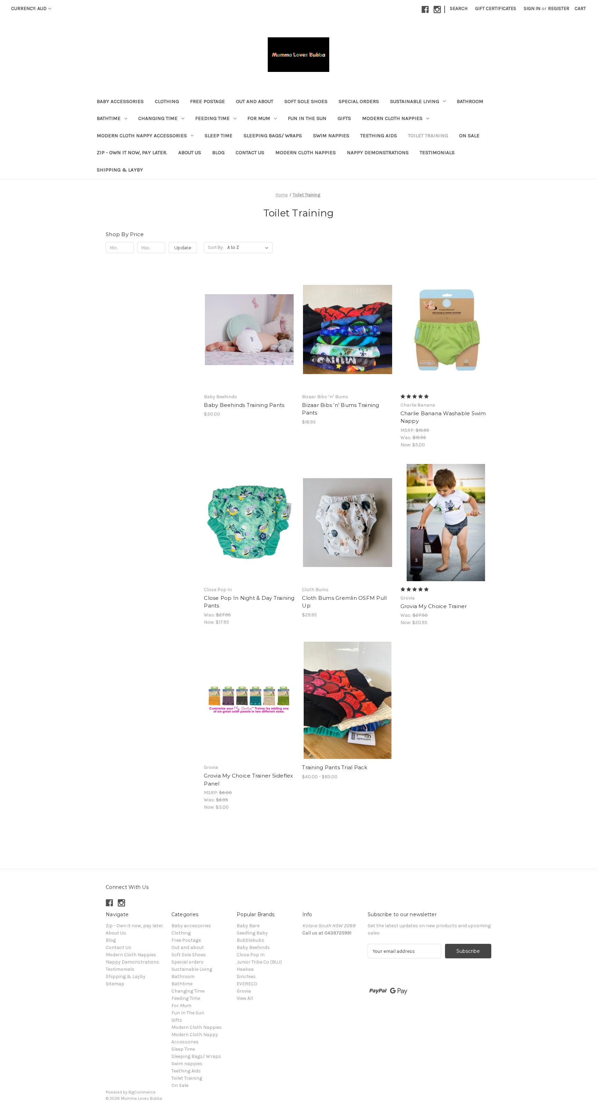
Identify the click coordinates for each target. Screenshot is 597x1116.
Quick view (243, 317)
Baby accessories (120, 101)
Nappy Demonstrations (378, 152)
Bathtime (109, 118)
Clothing (167, 101)
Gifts (344, 118)
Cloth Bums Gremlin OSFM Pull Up (344, 602)
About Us (189, 152)
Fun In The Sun (307, 118)
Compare (247, 330)
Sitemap (115, 984)
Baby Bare (248, 926)
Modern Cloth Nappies (392, 118)
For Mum (258, 118)
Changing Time (158, 118)
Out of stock (249, 535)
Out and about (254, 101)
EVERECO (247, 984)
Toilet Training (428, 135)
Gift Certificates (495, 8)
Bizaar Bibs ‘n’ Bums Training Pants (340, 409)
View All (245, 998)
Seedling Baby (252, 933)
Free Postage (207, 101)
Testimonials (437, 152)
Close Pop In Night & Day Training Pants (249, 602)
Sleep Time (219, 135)
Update (182, 247)
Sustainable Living (414, 101)
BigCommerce (142, 1092)
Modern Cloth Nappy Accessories (142, 135)
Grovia (244, 991)
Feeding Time (212, 118)
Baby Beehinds (253, 947)
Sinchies (246, 976)
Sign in (532, 8)
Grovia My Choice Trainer (433, 606)
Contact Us (250, 152)
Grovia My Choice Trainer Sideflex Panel (248, 779)
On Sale (469, 135)
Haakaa (245, 969)
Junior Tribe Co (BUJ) (259, 962)
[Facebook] (425, 9)
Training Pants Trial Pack (334, 767)
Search (458, 8)
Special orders (359, 101)
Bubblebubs (250, 940)
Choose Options (249, 342)
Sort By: (216, 247)
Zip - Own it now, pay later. (132, 152)
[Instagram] (437, 9)
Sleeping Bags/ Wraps (273, 135)
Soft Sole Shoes (306, 101)
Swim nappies (331, 135)
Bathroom (470, 101)
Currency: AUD (29, 8)
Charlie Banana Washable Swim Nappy (443, 417)
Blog (218, 152)
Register (558, 8)
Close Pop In (251, 955)
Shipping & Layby (120, 170)
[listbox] (249, 247)
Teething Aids (378, 135)
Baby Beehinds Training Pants (244, 405)
